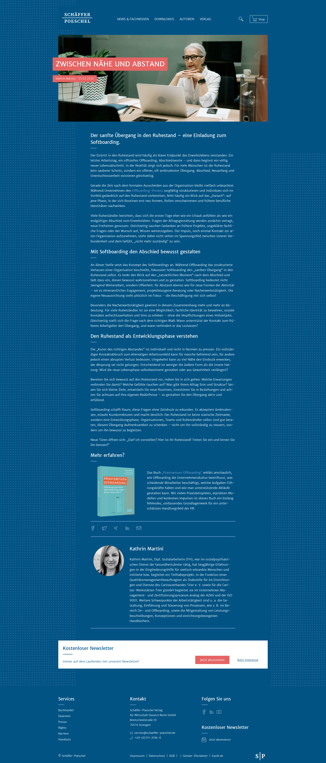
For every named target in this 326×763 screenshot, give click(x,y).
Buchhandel (66, 710)
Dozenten (64, 716)
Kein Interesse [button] (247, 660)
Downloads (164, 19)
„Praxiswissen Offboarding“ (182, 472)
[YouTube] (219, 711)
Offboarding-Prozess (147, 190)
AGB (172, 756)
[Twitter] (104, 528)
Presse (62, 722)
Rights (62, 727)
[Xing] (116, 528)
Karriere (63, 733)
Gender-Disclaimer (195, 756)
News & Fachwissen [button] (133, 19)
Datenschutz (157, 756)
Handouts (64, 739)
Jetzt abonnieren (212, 660)
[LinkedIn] (127, 528)
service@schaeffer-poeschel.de (155, 733)
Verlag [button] (205, 19)
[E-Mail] (139, 528)
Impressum (137, 756)
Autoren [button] (187, 19)
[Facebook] (93, 528)
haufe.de (217, 756)
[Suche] (241, 18)
